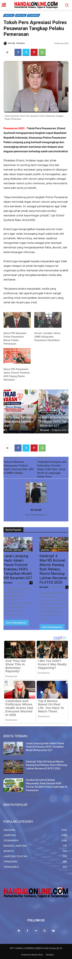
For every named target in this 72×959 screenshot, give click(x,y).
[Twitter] (26, 52)
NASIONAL (20, 15)
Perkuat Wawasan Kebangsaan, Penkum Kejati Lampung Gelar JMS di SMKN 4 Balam (18, 467)
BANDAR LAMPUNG (14, 413)
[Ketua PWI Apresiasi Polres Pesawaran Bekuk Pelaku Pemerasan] (17, 320)
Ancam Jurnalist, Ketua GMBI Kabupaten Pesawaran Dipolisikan (47, 337)
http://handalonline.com (36, 514)
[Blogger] (18, 930)
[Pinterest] (34, 52)
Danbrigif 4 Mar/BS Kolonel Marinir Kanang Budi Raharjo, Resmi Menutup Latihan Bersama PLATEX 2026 (53, 569)
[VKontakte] (53, 930)
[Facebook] (18, 52)
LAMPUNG (9, 15)
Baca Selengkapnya (16, 622)
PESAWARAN (33, 15)
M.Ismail (29, 43)
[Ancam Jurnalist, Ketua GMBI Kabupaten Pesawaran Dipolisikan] (48, 320)
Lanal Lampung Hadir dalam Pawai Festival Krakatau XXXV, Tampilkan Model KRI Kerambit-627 (35, 421)
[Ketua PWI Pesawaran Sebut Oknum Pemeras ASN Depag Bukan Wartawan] (17, 356)
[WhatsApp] (42, 52)
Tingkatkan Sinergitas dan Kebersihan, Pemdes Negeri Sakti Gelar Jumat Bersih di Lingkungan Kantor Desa (52, 469)
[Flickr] (36, 930)
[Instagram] (44, 930)
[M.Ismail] (5, 43)
